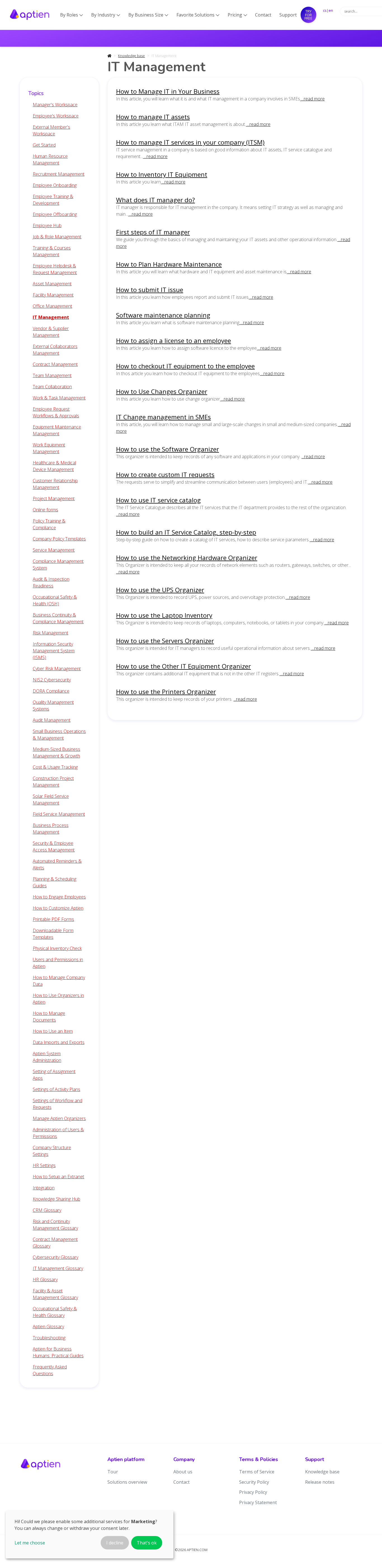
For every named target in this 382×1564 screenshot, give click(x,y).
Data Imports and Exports (58, 1042)
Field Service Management (59, 814)
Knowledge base (131, 55)
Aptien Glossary (48, 1326)
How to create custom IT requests (165, 474)
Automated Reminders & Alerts (57, 864)
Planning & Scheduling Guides (54, 882)
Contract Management (55, 364)
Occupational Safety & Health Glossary (55, 1312)
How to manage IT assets (153, 116)
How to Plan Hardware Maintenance (169, 264)
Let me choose (30, 1543)
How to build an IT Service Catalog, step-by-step (186, 532)
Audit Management (51, 720)
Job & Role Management (57, 237)
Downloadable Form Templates (53, 933)
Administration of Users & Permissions (58, 1132)
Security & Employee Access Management (54, 846)
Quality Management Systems (53, 705)
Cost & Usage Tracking (55, 767)
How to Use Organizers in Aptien (58, 998)
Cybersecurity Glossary (55, 1257)
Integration (44, 1188)
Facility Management (53, 295)
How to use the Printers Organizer (166, 691)
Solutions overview (127, 1482)
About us (182, 1472)
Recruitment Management (58, 174)
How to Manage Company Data (59, 980)
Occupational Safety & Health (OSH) (55, 600)
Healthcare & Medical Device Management (54, 466)
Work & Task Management (59, 398)
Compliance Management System (58, 564)
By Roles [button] (71, 15)
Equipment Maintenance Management (57, 430)
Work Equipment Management (49, 448)
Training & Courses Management (52, 251)
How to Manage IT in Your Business (168, 91)
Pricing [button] (237, 15)
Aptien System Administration (47, 1056)
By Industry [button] (105, 15)
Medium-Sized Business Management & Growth (56, 752)
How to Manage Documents (49, 1016)
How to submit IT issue (149, 289)
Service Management (54, 550)
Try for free (308, 15)
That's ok (147, 1543)
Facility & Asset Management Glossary (55, 1294)
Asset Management (52, 284)
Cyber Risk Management (57, 668)
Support (288, 15)
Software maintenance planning (163, 315)
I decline (114, 1543)
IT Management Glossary (58, 1268)
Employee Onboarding (55, 185)
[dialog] (89, 1534)
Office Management (52, 306)
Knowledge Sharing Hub (56, 1199)
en (331, 10)
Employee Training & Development (53, 199)
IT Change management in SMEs (163, 417)
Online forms (45, 510)
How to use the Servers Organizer (165, 640)
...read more (312, 99)
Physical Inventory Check (57, 948)
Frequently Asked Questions (50, 1370)
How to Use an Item (53, 1031)
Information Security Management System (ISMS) (54, 650)
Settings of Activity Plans (56, 1089)
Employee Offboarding (55, 214)
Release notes (319, 1482)
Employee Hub (47, 225)
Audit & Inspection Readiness (51, 582)
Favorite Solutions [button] (198, 15)
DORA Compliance (51, 691)
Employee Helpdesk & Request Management (55, 269)
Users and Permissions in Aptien (58, 962)
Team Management (52, 375)
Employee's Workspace (56, 116)
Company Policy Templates (59, 539)
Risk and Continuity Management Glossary (55, 1224)
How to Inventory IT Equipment (161, 174)
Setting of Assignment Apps (54, 1074)
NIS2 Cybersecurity (52, 680)
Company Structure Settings (52, 1150)
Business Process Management (51, 828)
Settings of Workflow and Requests (57, 1103)
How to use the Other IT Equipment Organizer (183, 666)
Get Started (44, 145)
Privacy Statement (258, 1502)
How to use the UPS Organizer (160, 589)
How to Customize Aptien (58, 908)
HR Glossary (45, 1279)
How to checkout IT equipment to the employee (185, 366)
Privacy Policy (253, 1492)
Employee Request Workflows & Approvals (56, 412)
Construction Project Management (53, 781)
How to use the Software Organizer (167, 449)
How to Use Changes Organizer (161, 391)
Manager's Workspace (55, 105)
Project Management (54, 498)
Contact (263, 15)
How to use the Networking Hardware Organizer (186, 557)
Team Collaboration (52, 387)
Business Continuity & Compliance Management (58, 618)
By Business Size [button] (148, 15)
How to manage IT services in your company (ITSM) (190, 142)
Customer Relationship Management (55, 484)
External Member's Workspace (51, 130)
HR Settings (44, 1165)
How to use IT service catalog (158, 500)
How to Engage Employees (59, 897)
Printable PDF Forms (53, 919)
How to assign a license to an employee (173, 340)
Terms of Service (256, 1472)
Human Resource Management (50, 159)
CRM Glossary (47, 1210)
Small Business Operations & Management (59, 734)
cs (325, 10)
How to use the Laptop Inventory (164, 615)
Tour (112, 1472)
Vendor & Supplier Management (51, 331)
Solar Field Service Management (51, 799)
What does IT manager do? (155, 200)
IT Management (51, 317)
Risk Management (50, 633)
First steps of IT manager (153, 232)
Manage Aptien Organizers (59, 1118)
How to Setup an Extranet (58, 1176)
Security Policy (254, 1482)
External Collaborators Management (55, 349)
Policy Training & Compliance (49, 524)
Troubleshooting (49, 1338)
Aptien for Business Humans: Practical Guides (58, 1352)
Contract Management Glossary (55, 1242)
